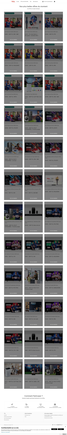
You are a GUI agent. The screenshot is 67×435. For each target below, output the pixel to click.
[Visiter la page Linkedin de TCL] (60, 425)
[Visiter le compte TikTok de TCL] (62, 425)
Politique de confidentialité (5, 432)
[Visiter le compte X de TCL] (55, 425)
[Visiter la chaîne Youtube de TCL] (58, 425)
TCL (12, 424)
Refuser (61, 429)
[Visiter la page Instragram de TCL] (56, 425)
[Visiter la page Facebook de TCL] (53, 425)
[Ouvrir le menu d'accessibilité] (54, 2)
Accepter (54, 429)
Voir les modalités (13, 39)
